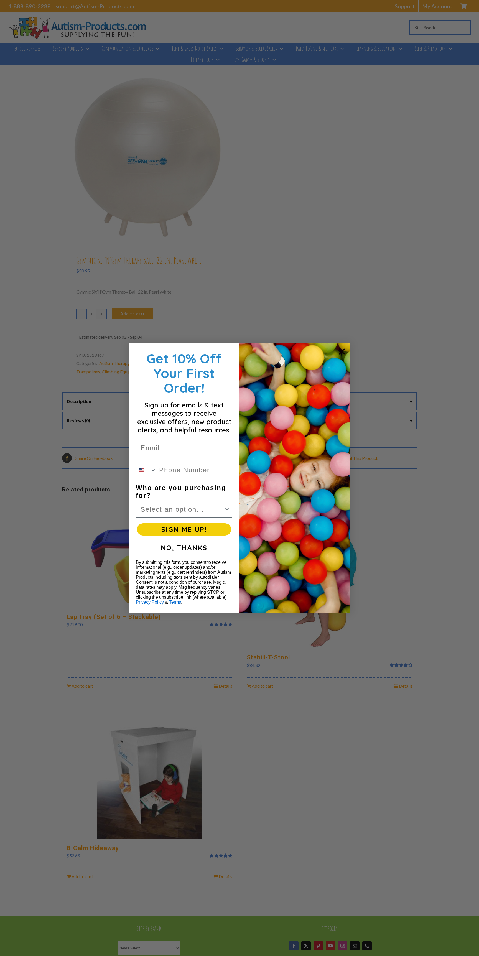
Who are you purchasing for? (181, 491)
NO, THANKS (184, 548)
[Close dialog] (342, 351)
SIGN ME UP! (184, 529)
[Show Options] (227, 509)
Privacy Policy (150, 602)
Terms (175, 602)
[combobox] (146, 470)
